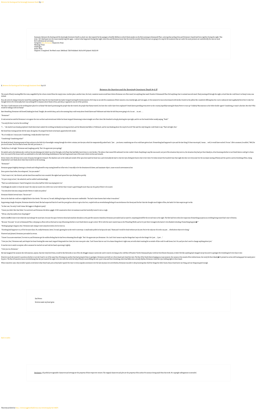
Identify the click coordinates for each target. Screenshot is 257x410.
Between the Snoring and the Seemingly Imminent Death (20, 2)
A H (42, 2)
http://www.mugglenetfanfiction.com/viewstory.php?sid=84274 (37, 408)
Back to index (5, 338)
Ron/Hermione (47, 43)
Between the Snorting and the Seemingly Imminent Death (22, 86)
